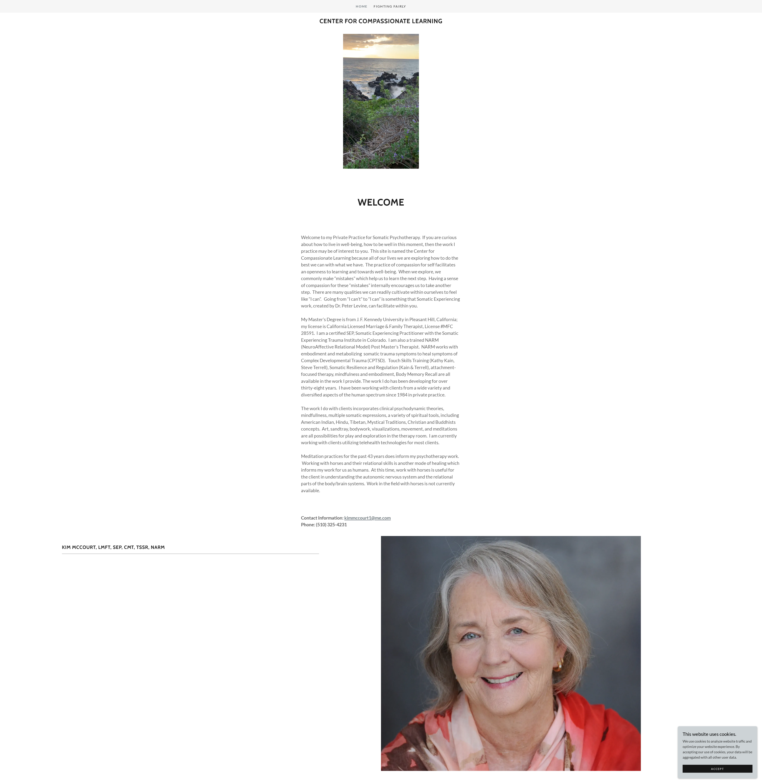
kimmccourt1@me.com (367, 518)
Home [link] (361, 6)
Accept (717, 769)
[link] (381, 22)
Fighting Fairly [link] (390, 6)
